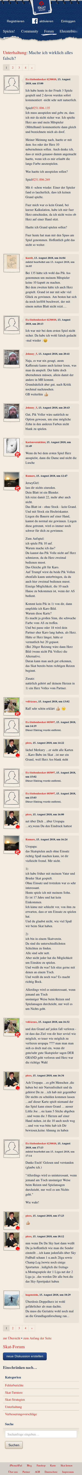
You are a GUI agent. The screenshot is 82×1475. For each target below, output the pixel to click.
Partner (26, 1471)
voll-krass (31, 701)
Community (29, 31)
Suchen (13, 1445)
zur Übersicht (11, 1338)
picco (28, 743)
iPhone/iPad (16, 1465)
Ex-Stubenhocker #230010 (41, 79)
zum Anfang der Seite (37, 1338)
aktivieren (46, 21)
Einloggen (68, 21)
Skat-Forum (14, 1346)
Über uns (13, 1471)
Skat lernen (66, 1465)
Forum (49, 31)
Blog (29, 1465)
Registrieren (15, 21)
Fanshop (41, 1465)
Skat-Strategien (15, 1399)
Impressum (68, 1471)
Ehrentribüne (69, 31)
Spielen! (9, 31)
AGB (37, 1471)
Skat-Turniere (14, 1392)
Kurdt (29, 258)
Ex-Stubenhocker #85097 (40, 722)
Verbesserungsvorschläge (21, 1414)
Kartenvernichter (35, 442)
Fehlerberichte (14, 1385)
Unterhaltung (14, 52)
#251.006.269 (41, 179)
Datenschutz (51, 1471)
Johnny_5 (31, 354)
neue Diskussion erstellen (24, 1356)
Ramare (30, 476)
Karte (53, 1465)
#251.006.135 (41, 108)
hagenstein (32, 1295)
